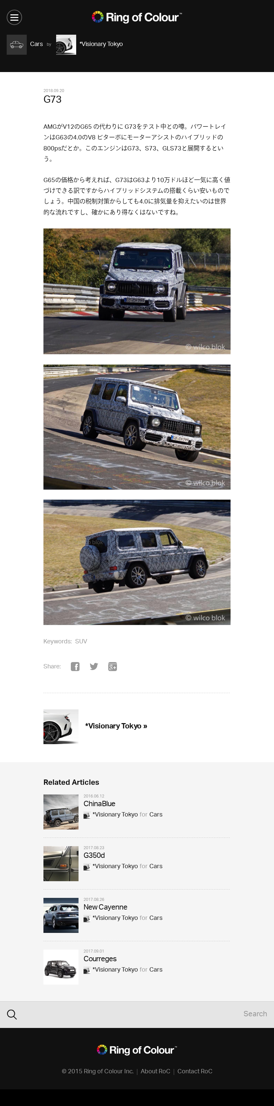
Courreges (100, 959)
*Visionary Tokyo (115, 815)
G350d (94, 856)
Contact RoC (195, 1072)
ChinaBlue (99, 804)
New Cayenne (105, 908)
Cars (155, 815)
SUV (81, 642)
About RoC (155, 1072)
